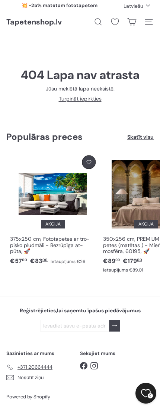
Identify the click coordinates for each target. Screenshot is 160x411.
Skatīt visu (140, 137)
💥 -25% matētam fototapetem (59, 5)
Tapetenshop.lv (34, 21)
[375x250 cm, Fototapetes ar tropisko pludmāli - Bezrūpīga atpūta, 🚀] (53, 210)
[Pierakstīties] (114, 326)
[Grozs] (131, 22)
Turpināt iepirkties (80, 98)
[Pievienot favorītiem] (89, 162)
